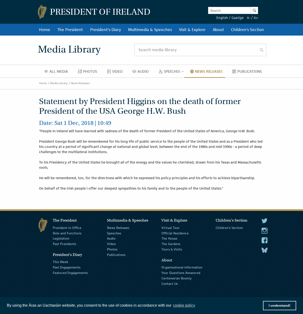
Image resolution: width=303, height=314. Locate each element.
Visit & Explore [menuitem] (192, 29)
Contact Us (169, 283)
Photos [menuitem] (91, 72)
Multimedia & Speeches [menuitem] (150, 29)
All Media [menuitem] (60, 72)
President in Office (67, 228)
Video (111, 244)
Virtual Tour (170, 228)
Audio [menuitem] (144, 72)
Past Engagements (66, 267)
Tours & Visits (171, 249)
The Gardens (170, 244)
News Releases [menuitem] (210, 72)
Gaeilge (238, 17)
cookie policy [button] (184, 305)
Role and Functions (67, 233)
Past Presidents (64, 244)
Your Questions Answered (180, 273)
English (222, 17)
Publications (116, 255)
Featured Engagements (70, 273)
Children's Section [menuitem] (247, 29)
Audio (111, 238)
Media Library (59, 83)
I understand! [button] (279, 305)
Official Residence (175, 233)
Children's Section (229, 228)
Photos (112, 249)
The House (169, 238)
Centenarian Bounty (176, 278)
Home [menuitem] (44, 29)
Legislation (61, 238)
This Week (60, 262)
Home (43, 83)
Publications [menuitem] (250, 72)
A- (248, 17)
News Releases (80, 83)
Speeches (114, 233)
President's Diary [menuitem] (105, 29)
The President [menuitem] (70, 29)
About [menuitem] (218, 29)
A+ (256, 17)
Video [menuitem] (118, 72)
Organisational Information (181, 267)
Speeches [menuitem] (173, 72)
